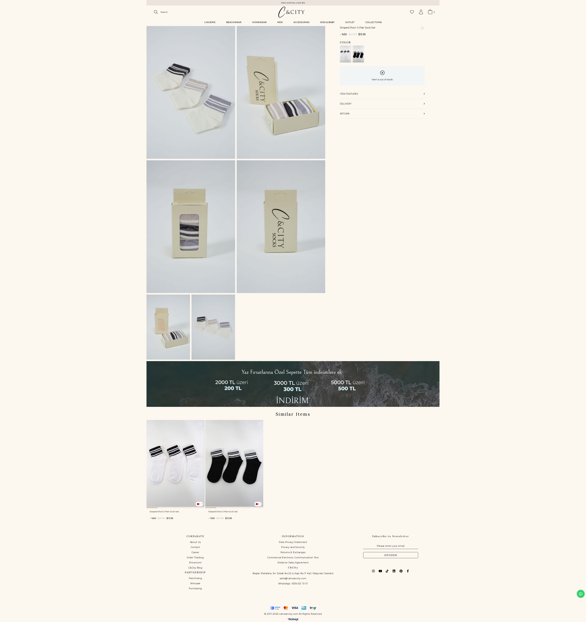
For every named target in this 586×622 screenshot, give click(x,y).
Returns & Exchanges (293, 552)
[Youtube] (380, 571)
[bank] (293, 608)
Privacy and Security (293, 547)
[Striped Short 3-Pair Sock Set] (345, 54)
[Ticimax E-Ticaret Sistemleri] (293, 619)
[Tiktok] (387, 571)
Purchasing (195, 588)
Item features (349, 93)
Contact (195, 547)
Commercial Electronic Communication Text (293, 557)
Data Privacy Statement (293, 542)
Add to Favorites (200, 423)
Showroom (195, 562)
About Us (195, 542)
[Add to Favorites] (422, 28)
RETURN (344, 113)
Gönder (390, 555)
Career (195, 552)
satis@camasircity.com (293, 578)
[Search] (156, 12)
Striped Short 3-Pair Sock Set (164, 511)
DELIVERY (345, 103)
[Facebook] (408, 571)
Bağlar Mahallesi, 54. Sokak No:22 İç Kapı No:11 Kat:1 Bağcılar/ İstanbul (293, 573)
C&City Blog (195, 567)
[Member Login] (421, 12)
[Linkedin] (394, 571)
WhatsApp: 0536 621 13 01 (293, 583)
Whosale (195, 583)
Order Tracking (195, 557)
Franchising (195, 578)
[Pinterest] (401, 571)
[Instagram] (373, 571)
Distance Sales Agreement (293, 562)
